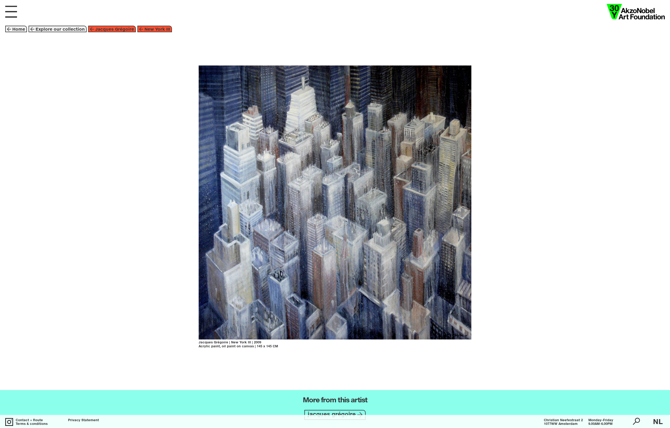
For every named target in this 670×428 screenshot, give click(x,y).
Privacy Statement (83, 420)
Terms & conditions (32, 424)
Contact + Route (29, 420)
